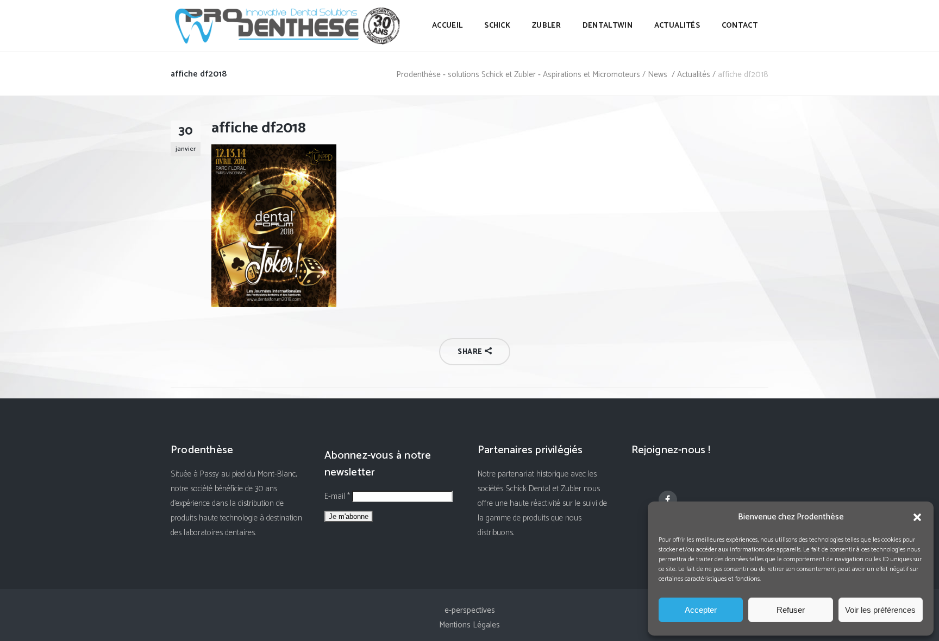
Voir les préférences (880, 609)
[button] (917, 517)
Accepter (701, 609)
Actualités (693, 75)
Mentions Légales (469, 625)
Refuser (791, 609)
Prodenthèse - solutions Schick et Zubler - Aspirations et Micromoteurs (518, 75)
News (657, 75)
